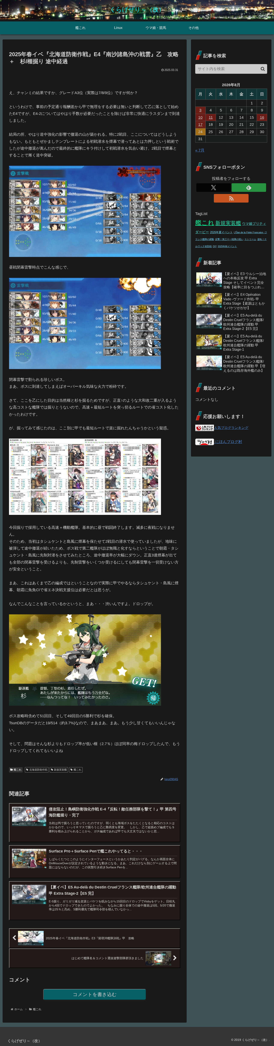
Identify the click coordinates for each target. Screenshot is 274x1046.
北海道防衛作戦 (38, 769)
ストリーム (250, 239)
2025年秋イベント (227, 246)
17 (200, 124)
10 (200, 117)
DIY (215, 246)
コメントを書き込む (95, 994)
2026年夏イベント (221, 232)
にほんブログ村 (228, 442)
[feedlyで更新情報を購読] (249, 187)
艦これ (17, 769)
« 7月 (199, 150)
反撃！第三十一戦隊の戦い (229, 239)
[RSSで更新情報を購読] (231, 198)
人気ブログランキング (231, 428)
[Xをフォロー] (213, 187)
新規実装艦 (60, 769)
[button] (263, 68)
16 (262, 117)
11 (211, 117)
